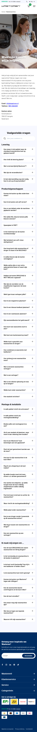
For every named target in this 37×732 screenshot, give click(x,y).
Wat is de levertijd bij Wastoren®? (15, 166)
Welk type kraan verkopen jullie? (15, 294)
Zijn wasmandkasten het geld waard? (17, 320)
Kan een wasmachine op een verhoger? (13, 534)
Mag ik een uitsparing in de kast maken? (15, 467)
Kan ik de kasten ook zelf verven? (15, 202)
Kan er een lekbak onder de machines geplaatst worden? (17, 209)
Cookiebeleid (29, 729)
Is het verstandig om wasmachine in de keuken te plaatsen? (16, 557)
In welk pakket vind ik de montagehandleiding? (12, 416)
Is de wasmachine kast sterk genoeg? (17, 573)
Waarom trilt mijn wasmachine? (15, 619)
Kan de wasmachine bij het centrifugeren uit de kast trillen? (15, 589)
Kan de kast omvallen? (11, 596)
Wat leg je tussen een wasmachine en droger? (17, 526)
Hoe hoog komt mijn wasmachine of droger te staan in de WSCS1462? (16, 249)
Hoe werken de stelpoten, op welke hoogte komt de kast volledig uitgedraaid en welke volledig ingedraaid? (16, 485)
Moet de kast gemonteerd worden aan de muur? (17, 450)
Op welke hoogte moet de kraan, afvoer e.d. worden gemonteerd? (15, 475)
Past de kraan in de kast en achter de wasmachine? (17, 496)
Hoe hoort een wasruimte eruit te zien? (15, 328)
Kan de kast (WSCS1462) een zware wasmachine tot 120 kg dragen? (16, 549)
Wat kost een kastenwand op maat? (16, 335)
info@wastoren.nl (12, 103)
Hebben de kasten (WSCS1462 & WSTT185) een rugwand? (15, 276)
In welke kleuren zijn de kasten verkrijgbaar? (14, 258)
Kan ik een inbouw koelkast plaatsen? (17, 307)
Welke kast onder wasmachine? (15, 390)
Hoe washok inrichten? (12, 396)
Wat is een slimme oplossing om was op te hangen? (16, 383)
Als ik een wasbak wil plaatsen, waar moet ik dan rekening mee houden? (16, 433)
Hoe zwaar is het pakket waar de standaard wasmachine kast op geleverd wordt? (15, 151)
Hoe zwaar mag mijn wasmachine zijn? (15, 603)
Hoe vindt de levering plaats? (14, 159)
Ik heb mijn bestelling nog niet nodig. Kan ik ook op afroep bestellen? (16, 180)
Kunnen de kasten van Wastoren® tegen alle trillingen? (15, 580)
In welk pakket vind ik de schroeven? (16, 409)
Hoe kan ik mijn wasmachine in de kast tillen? (15, 458)
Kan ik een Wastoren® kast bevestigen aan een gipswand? (14, 442)
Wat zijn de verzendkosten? (13, 172)
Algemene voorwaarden (8, 729)
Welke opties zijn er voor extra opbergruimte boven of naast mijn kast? (15, 267)
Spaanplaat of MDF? (10, 225)
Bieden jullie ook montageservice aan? (15, 425)
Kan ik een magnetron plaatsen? (15, 301)
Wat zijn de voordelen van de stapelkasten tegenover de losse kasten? (15, 286)
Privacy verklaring (19, 729)
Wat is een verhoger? (11, 375)
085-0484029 (13, 106)
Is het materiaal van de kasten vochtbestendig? (14, 233)
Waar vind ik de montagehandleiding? (17, 503)
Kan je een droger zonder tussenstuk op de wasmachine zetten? (16, 517)
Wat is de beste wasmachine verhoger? (13, 368)
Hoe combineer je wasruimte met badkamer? (15, 351)
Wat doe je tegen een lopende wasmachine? (14, 612)
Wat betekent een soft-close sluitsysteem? (13, 241)
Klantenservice (11, 12)
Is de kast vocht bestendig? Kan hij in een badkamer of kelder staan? (16, 565)
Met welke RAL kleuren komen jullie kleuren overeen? (16, 218)
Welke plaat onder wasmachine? (15, 510)
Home (3, 12)
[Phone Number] (27, 1)
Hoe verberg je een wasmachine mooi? (15, 359)
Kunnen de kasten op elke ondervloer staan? (16, 194)
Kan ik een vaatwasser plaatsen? (15, 314)
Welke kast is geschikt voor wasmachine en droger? (13, 342)
